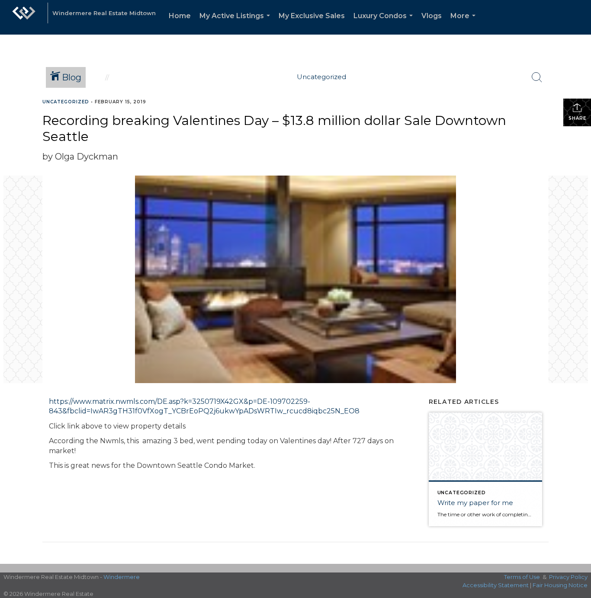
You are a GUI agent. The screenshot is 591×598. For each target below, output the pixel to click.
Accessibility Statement (496, 585)
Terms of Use (522, 576)
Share (577, 118)
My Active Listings (236, 23)
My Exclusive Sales (312, 16)
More (464, 23)
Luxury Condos (384, 23)
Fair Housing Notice (560, 585)
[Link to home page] (23, 17)
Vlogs (431, 16)
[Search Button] (537, 77)
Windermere (121, 576)
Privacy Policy (568, 576)
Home (180, 16)
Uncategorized (65, 102)
